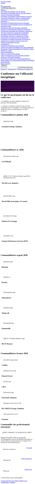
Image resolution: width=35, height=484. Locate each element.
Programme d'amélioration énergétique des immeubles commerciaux (16, 30)
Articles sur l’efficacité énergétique (10, 57)
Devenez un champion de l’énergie (19, 36)
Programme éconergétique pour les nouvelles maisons (16, 13)
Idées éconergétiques (7, 52)
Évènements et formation (8, 39)
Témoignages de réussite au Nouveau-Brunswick (15, 20)
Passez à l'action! (5, 63)
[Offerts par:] (28, 471)
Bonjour (3, 69)
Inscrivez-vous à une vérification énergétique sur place (14, 41)
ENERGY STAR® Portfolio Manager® (12, 29)
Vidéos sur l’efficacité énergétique (10, 54)
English (3, 3)
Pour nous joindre (6, 1)
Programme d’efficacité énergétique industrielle (14, 28)
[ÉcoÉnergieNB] (6, 6)
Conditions (12, 482)
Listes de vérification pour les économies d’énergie (15, 55)
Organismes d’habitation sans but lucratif (12, 46)
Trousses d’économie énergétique (10, 15)
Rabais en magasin (26, 16)
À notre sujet (4, 481)
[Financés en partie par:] (29, 449)
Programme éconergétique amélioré (11, 16)
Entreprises (4, 21)
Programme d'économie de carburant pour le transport (15, 40)
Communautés (5, 44)
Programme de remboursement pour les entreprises (15, 23)
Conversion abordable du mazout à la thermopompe (15, 18)
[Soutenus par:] (26, 460)
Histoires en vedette (6, 50)
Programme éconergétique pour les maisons (13, 11)
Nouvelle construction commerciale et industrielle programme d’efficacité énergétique (15, 33)
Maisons (3, 10)
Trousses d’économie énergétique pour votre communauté (17, 47)
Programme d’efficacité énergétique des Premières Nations (17, 49)
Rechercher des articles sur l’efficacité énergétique (15, 59)
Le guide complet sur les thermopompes (16, 59)
